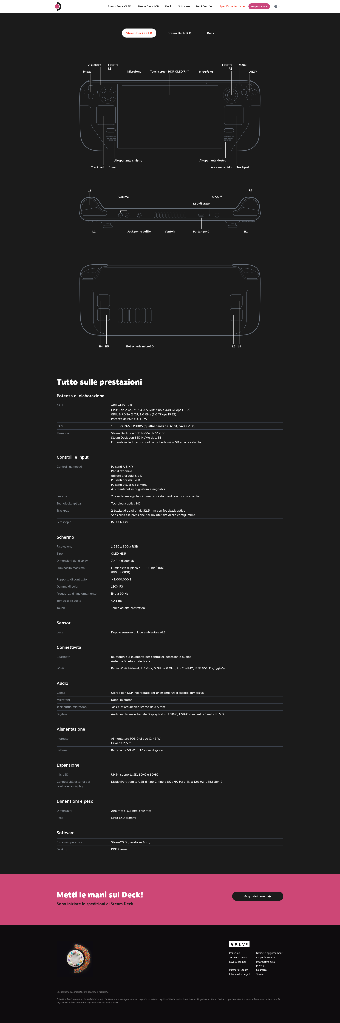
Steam (260, 974)
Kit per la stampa (265, 957)
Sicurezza (261, 969)
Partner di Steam (238, 969)
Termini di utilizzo (238, 957)
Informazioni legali (239, 974)
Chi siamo (234, 953)
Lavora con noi (237, 961)
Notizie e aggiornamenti (269, 953)
